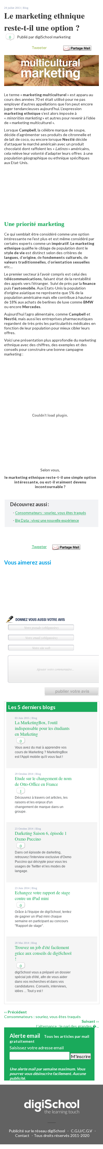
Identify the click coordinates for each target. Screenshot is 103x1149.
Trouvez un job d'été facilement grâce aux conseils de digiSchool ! (43, 953)
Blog (25, 7)
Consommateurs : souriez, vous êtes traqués (50, 513)
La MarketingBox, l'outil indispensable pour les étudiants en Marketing (42, 728)
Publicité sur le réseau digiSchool (37, 1130)
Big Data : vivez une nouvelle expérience (47, 520)
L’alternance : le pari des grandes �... (67, 1026)
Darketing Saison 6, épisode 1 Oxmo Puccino (41, 836)
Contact (22, 1135)
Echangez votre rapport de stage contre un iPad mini (42, 895)
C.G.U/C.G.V (81, 1130)
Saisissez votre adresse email (37, 1047)
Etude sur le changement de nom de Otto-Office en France (43, 781)
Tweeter (39, 47)
